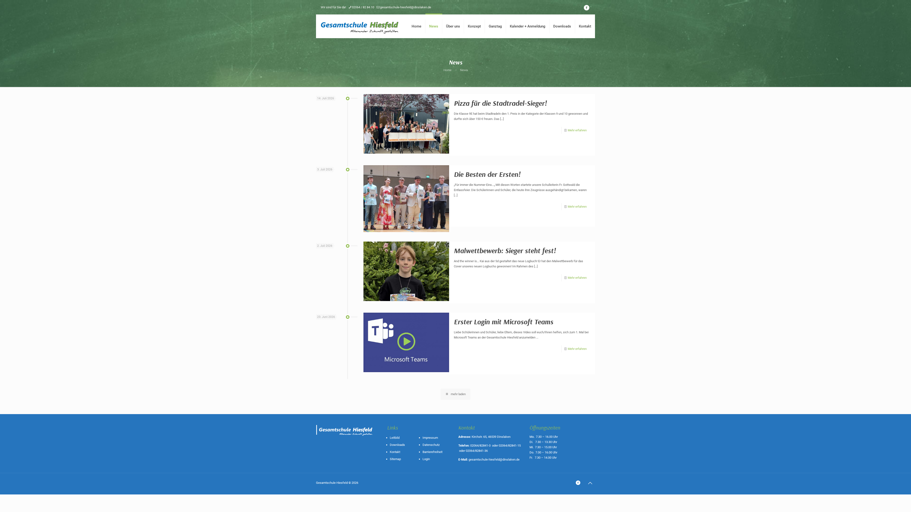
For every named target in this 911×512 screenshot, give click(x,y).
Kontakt (395, 452)
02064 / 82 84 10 (363, 7)
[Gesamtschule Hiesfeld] (360, 26)
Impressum (430, 437)
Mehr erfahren (577, 130)
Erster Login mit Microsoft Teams (503, 321)
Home (447, 70)
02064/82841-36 (477, 451)
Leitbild (395, 437)
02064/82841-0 (480, 445)
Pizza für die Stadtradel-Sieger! (500, 103)
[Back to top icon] (590, 483)
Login (426, 459)
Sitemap (395, 459)
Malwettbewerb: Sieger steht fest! (505, 250)
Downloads (397, 445)
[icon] (586, 8)
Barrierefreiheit (432, 452)
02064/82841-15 (510, 445)
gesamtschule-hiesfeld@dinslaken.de (405, 7)
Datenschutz (431, 445)
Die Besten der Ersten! (487, 174)
